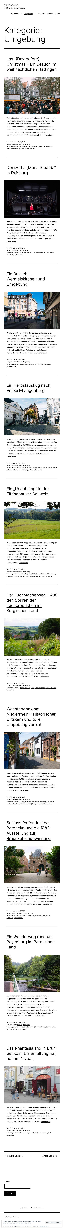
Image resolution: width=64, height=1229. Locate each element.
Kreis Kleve (16, 804)
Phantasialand (11, 1135)
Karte (58, 14)
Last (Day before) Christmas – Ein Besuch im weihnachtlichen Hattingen (32, 64)
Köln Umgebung (42, 1133)
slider (41, 804)
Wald (54, 1027)
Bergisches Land (25, 364)
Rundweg (49, 1027)
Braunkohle (38, 915)
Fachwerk (39, 467)
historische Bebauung (45, 146)
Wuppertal (23, 1029)
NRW (22, 148)
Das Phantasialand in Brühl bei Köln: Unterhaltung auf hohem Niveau (32, 1053)
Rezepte (50, 14)
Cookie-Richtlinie (44, 1226)
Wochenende (48, 576)
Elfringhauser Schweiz (39, 574)
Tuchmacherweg (51, 688)
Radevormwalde (40, 688)
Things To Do (11, 5)
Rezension (19, 255)
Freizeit (19, 144)
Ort (42, 364)
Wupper (16, 1029)
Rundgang (38, 470)
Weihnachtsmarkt (29, 148)
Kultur (19, 250)
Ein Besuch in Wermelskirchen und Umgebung (26, 279)
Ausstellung (23, 915)
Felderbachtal (51, 574)
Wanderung (32, 576)
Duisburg (46, 252)
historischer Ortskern (13, 148)
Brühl (21, 1133)
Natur (29, 1027)
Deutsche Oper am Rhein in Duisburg (31, 252)
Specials (41, 14)
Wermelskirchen (11, 366)
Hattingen (35, 146)
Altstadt (22, 146)
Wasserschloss (18, 918)
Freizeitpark (33, 1133)
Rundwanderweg (22, 576)
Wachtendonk (47, 804)
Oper (13, 255)
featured (28, 146)
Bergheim (31, 915)
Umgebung (28, 14)
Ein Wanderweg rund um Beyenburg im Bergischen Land (31, 942)
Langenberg (24, 470)
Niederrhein (24, 804)
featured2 (28, 801)
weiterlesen (49, 135)
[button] (53, 1222)
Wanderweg (47, 364)
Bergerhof (28, 574)
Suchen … (7, 1182)
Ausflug (22, 467)
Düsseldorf (14, 14)
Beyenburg (23, 1027)
